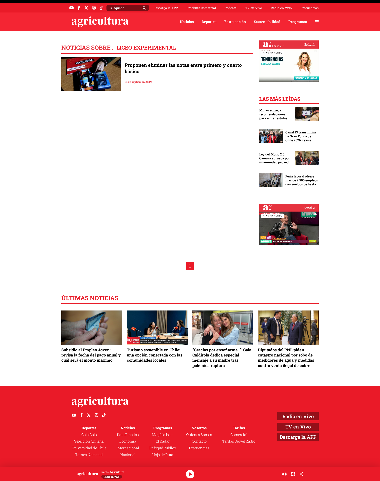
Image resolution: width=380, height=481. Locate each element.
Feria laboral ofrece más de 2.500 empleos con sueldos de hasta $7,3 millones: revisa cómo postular (301, 180)
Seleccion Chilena (89, 441)
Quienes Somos (199, 434)
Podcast (231, 8)
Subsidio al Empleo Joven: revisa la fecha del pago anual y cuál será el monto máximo (91, 355)
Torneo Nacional (89, 454)
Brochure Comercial (201, 8)
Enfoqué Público (162, 448)
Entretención (235, 21)
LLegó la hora (163, 434)
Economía (127, 441)
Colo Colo (89, 434)
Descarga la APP (165, 8)
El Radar (163, 441)
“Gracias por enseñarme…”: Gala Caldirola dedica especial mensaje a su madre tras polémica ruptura (221, 357)
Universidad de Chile (89, 448)
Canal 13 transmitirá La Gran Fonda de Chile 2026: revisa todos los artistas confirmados (300, 136)
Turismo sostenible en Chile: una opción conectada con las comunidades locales (154, 355)
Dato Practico (128, 434)
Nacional (127, 454)
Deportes (209, 21)
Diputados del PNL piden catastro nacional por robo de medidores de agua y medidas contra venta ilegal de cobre (286, 357)
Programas (297, 21)
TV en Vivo (253, 8)
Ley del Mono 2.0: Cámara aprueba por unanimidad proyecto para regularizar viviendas (275, 158)
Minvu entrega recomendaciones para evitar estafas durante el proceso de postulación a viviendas (275, 114)
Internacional (128, 448)
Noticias (187, 21)
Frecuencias (309, 8)
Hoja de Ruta (162, 454)
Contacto (199, 441)
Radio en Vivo (281, 8)
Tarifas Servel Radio (238, 441)
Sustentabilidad (267, 21)
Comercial (238, 434)
